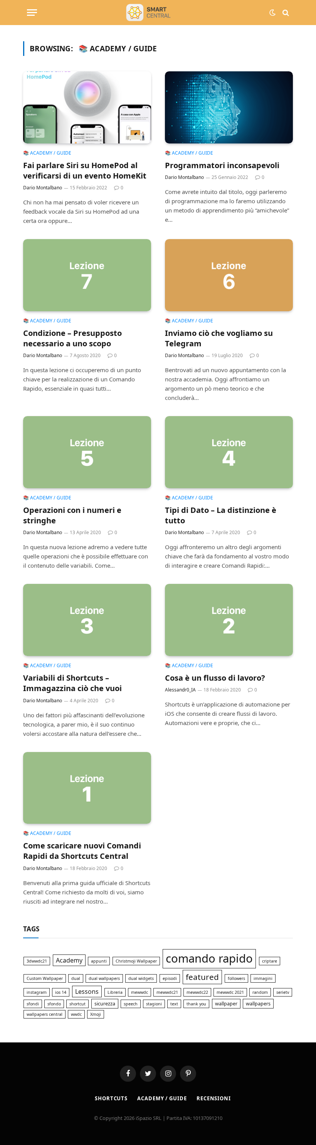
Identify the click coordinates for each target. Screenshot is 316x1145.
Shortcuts (111, 1098)
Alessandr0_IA (180, 689)
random (260, 992)
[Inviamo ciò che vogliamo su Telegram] (229, 275)
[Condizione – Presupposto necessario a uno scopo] (87, 275)
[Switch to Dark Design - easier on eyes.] (272, 12)
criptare (269, 961)
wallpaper (226, 1003)
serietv (282, 992)
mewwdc (139, 992)
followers (236, 978)
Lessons (87, 991)
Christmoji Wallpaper (136, 961)
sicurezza (104, 1003)
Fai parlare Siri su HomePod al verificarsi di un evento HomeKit (84, 170)
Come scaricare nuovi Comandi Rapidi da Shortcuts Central (82, 850)
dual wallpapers (104, 978)
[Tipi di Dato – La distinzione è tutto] (229, 452)
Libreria (115, 992)
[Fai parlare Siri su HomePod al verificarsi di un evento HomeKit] (87, 107)
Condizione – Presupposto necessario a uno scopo (72, 338)
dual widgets (141, 978)
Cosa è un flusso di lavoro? (215, 678)
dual (75, 978)
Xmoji (95, 1014)
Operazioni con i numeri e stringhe (72, 515)
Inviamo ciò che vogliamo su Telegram (219, 338)
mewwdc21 (167, 992)
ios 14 (60, 992)
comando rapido (209, 958)
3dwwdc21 (37, 961)
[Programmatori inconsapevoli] (229, 107)
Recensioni (214, 1098)
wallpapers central (44, 1014)
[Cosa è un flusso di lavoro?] (229, 620)
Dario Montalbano (42, 187)
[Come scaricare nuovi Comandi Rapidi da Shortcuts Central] (87, 788)
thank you (196, 1004)
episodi (170, 978)
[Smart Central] (158, 12)
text (174, 1004)
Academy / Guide (162, 1098)
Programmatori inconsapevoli (222, 165)
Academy (69, 960)
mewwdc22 (197, 992)
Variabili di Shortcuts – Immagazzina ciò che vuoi (72, 683)
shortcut (77, 1004)
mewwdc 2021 (230, 992)
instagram (37, 992)
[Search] (285, 12)
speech (131, 1004)
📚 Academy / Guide (47, 153)
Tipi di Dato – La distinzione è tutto (220, 515)
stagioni (154, 1004)
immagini (263, 978)
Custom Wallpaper (45, 978)
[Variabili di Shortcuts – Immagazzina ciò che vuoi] (87, 620)
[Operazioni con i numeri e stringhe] (87, 452)
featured (202, 976)
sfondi (33, 1004)
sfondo (54, 1004)
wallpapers (258, 1003)
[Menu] (32, 12)
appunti (99, 961)
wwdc (76, 1014)
